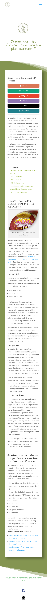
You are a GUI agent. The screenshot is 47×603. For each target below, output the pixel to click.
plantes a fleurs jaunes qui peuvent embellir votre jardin (23, 259)
